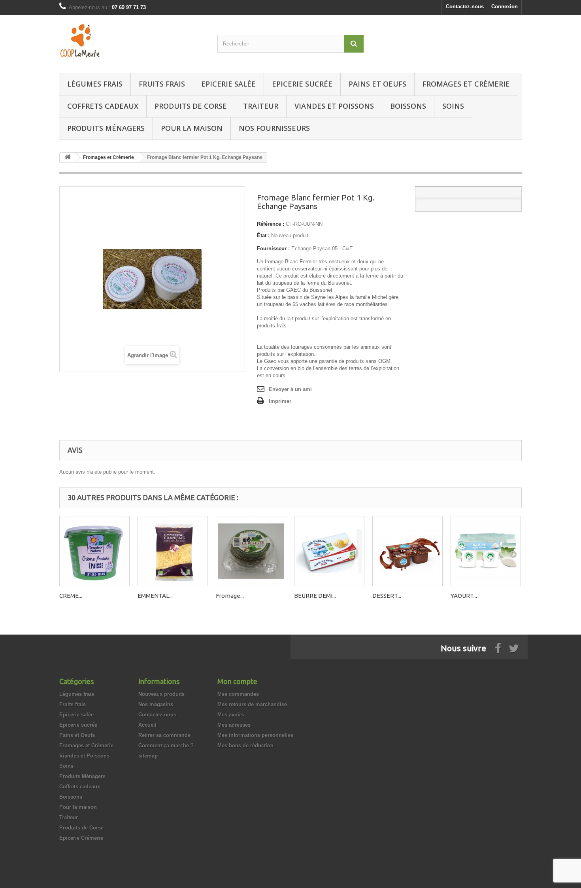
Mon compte (237, 681)
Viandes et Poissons (334, 106)
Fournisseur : (273, 248)
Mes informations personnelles (255, 735)
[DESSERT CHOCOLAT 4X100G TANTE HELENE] (407, 551)
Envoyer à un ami (290, 389)
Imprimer (280, 401)
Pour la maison (192, 128)
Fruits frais (162, 84)
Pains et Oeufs (377, 84)
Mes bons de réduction (245, 745)
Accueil (147, 725)
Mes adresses (234, 725)
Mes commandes (238, 694)
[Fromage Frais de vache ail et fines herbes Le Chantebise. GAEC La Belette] (251, 551)
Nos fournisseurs (274, 128)
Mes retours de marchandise (252, 704)
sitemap (148, 756)
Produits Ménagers (106, 128)
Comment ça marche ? (166, 745)
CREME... (70, 595)
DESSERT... (386, 595)
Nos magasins (155, 704)
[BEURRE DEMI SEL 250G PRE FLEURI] (329, 551)
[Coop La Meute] (132, 42)
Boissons (408, 106)
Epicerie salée (228, 84)
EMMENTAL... (155, 595)
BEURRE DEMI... (315, 595)
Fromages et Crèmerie (466, 84)
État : (263, 235)
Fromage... (230, 595)
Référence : (270, 224)
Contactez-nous (465, 6)
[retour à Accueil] (67, 157)
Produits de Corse (191, 106)
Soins (453, 106)
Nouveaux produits (161, 694)
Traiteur (260, 106)
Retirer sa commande (164, 735)
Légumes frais (95, 84)
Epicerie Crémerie (81, 838)
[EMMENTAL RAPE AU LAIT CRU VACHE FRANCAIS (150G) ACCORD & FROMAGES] (173, 551)
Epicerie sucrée (302, 84)
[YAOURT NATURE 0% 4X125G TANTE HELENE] (486, 551)
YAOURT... (464, 595)
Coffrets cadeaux (102, 106)
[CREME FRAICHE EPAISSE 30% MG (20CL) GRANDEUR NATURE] (94, 551)
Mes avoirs (230, 715)
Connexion (504, 6)
